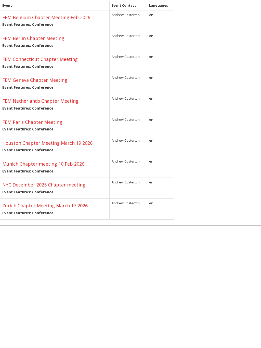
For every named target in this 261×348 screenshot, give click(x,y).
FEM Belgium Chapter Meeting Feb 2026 (46, 17)
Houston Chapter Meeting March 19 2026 (47, 143)
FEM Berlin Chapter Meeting (33, 38)
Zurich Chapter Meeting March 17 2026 (45, 206)
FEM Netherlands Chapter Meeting (40, 101)
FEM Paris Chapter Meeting (32, 122)
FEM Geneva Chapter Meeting (34, 80)
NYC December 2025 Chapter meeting (43, 185)
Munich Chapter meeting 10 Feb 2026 (43, 164)
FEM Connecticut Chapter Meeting (40, 59)
